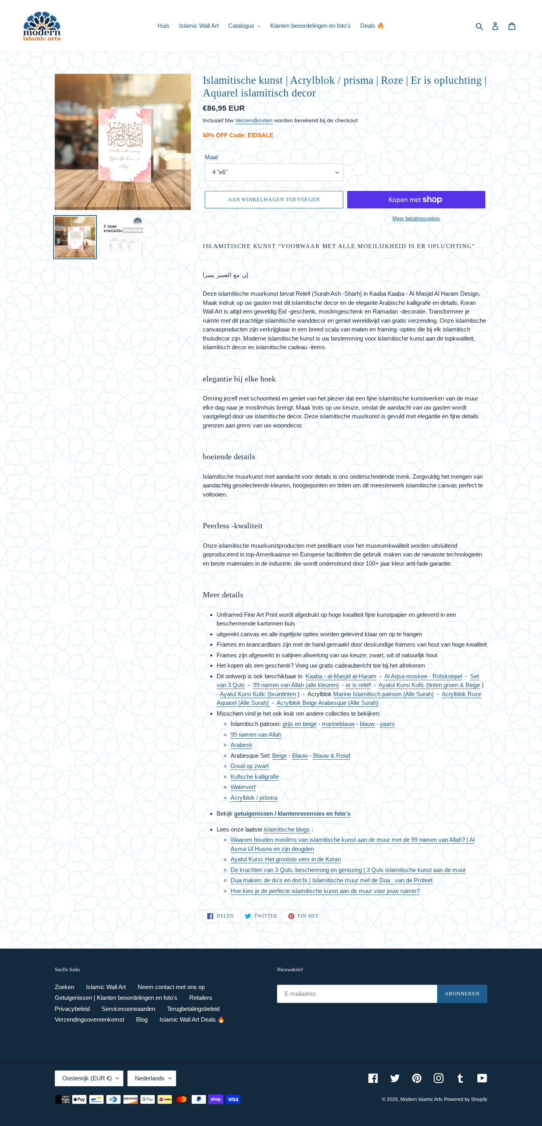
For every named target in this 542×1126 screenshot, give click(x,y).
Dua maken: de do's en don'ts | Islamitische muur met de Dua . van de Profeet (331, 880)
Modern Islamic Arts (421, 1099)
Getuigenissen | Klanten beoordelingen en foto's (116, 997)
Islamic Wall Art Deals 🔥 (192, 1019)
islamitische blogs (287, 829)
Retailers (200, 997)
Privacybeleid (72, 1008)
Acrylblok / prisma (254, 797)
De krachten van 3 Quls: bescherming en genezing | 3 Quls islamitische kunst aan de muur (348, 869)
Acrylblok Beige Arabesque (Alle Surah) (328, 702)
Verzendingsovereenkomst (89, 1019)
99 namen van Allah (256, 734)
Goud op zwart (250, 765)
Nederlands (150, 1078)
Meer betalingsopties (416, 218)
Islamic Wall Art (106, 987)
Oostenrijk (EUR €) (87, 1078)
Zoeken (64, 987)
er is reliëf (358, 684)
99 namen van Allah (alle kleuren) (296, 684)
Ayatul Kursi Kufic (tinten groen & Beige (429, 684)
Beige (279, 755)
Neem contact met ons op (171, 987)
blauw (367, 723)
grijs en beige (300, 723)
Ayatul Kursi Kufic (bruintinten (258, 694)
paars (387, 723)
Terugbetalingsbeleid (193, 1008)
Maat (211, 157)
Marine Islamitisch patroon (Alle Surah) (383, 694)
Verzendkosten (254, 120)
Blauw (300, 755)
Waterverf (243, 786)
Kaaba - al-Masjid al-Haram (341, 676)
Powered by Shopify (465, 1099)
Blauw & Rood (331, 755)
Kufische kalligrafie (255, 776)
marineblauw (338, 723)
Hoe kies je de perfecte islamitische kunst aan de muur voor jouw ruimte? (325, 890)
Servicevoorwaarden (128, 1008)
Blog (142, 1019)
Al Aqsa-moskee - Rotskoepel (423, 676)
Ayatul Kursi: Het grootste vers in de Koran (286, 859)
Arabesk (241, 744)
